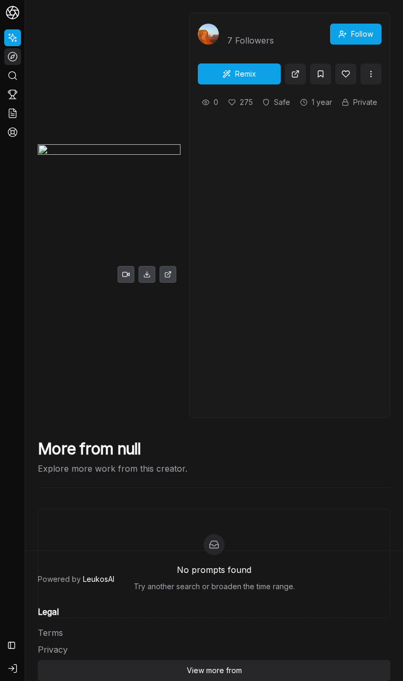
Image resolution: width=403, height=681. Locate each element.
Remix (245, 73)
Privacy (53, 649)
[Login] (12, 668)
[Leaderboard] (12, 94)
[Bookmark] (320, 73)
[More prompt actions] (370, 73)
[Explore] (12, 56)
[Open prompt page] (295, 73)
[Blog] (12, 113)
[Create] (12, 37)
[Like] (345, 73)
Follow (362, 33)
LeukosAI (98, 578)
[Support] (12, 132)
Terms (50, 632)
